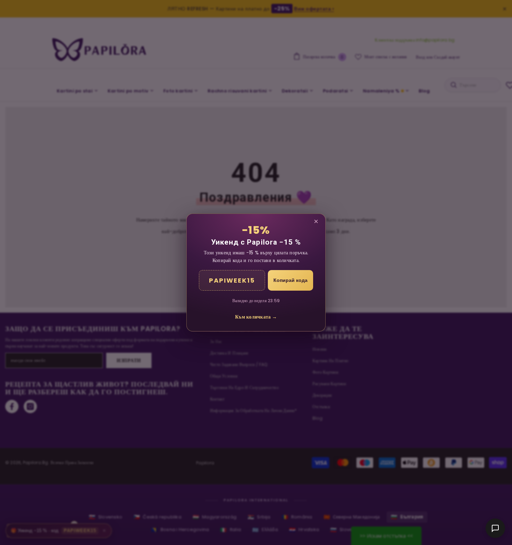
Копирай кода (290, 280)
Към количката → (256, 316)
